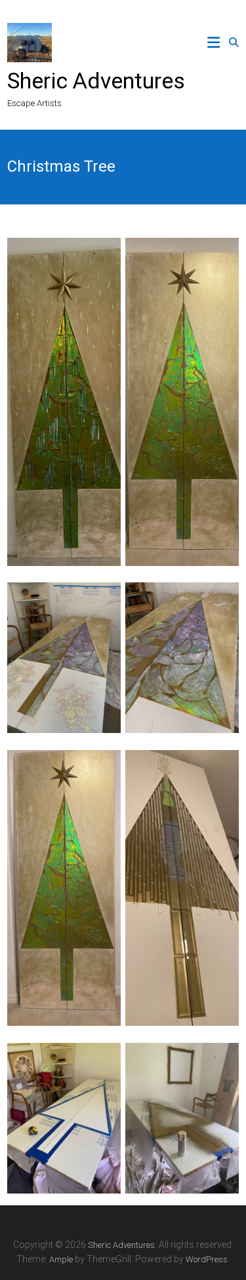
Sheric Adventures (96, 80)
